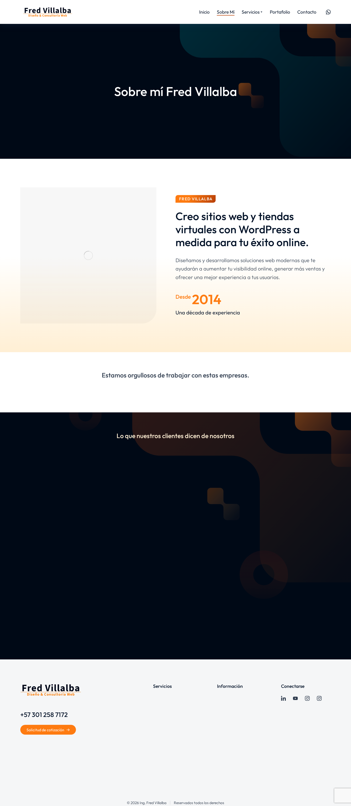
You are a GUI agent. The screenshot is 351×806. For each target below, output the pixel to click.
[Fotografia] (319, 698)
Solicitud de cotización (45, 729)
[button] (7, 542)
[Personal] (307, 698)
